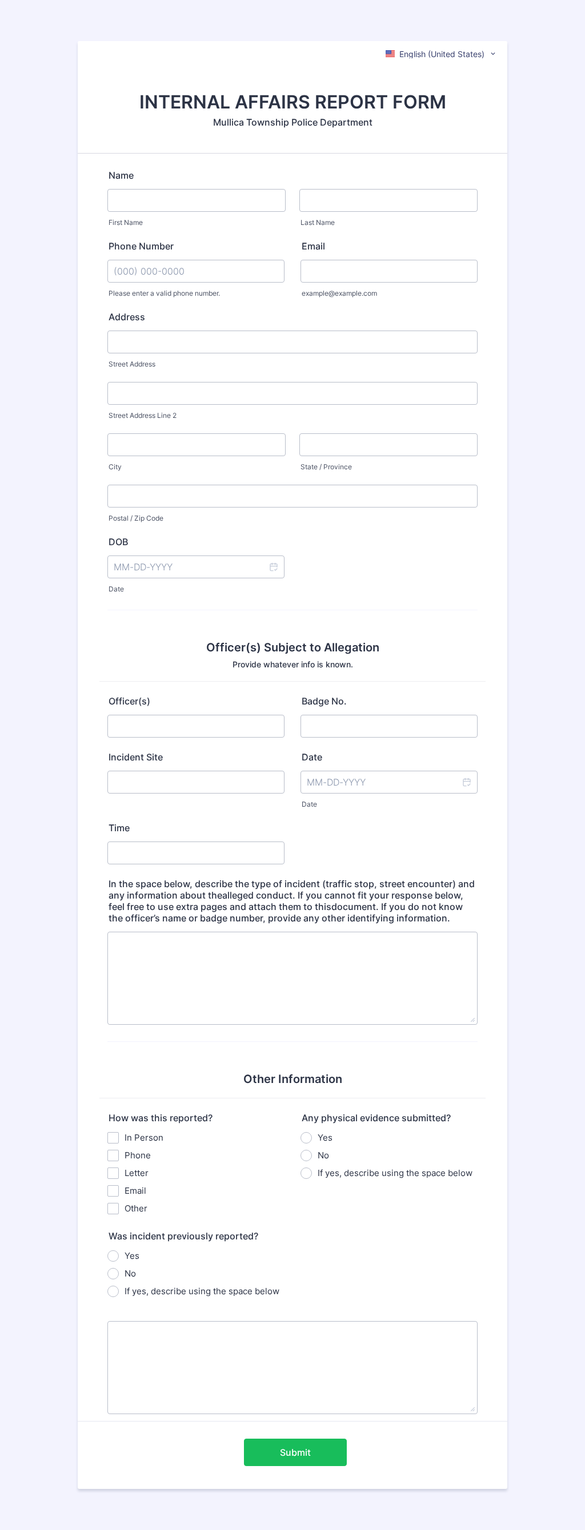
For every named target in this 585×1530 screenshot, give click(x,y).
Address (127, 317)
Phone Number (141, 246)
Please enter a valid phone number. (164, 293)
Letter (137, 1172)
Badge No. (324, 701)
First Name (126, 222)
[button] (273, 566)
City (115, 466)
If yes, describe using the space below (395, 1172)
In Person (144, 1137)
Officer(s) (129, 701)
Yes (325, 1137)
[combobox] (441, 53)
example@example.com (339, 293)
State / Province (326, 466)
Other (136, 1208)
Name (121, 175)
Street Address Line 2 (143, 415)
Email (313, 246)
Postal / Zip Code (136, 518)
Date (116, 589)
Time (119, 828)
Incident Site (136, 757)
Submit (295, 1452)
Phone (138, 1155)
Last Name (317, 222)
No (323, 1155)
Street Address (132, 364)
